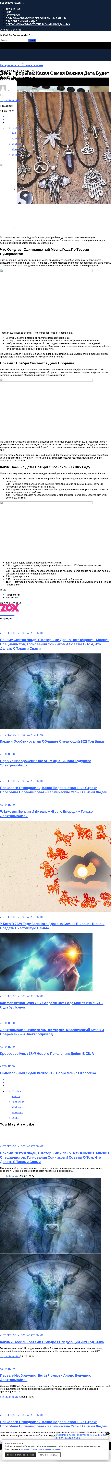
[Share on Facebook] (58, 1079)
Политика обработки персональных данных (36, 18)
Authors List (13, 9)
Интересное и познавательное (32, 90)
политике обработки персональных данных (41, 1449)
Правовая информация (21, 21)
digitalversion (10, 100)
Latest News (13, 15)
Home (8, 12)
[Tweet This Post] (58, 1082)
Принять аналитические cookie (20, 1455)
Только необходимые (49, 1455)
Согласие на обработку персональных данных (38, 24)
